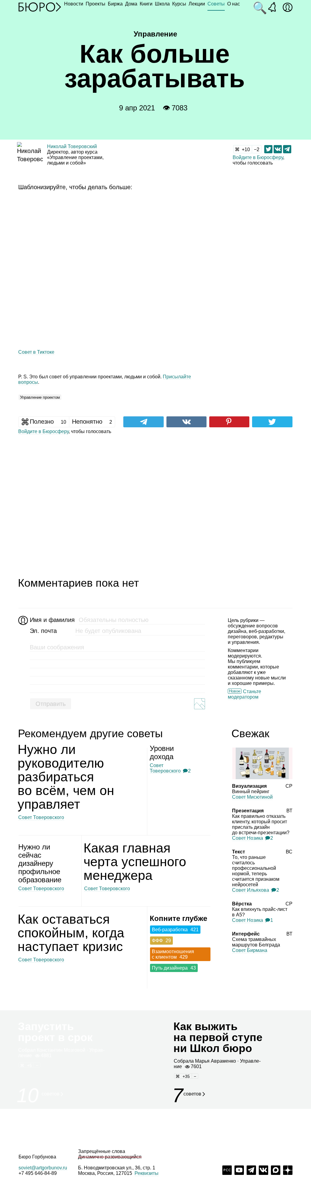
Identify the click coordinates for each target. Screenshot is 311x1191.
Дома (131, 3)
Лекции (197, 3)
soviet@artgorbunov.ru (43, 1167)
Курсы (179, 3)
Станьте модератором (244, 694)
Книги (146, 3)
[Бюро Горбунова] (40, 6)
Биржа (115, 3)
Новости (73, 3)
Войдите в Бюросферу (258, 157)
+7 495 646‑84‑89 (38, 1173)
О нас (233, 3)
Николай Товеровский (72, 146)
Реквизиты (147, 1173)
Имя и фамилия (51, 619)
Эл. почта (43, 630)
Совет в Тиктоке (36, 352)
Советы (216, 3)
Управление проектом (40, 397)
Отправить (51, 703)
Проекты (95, 3)
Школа (162, 3)
